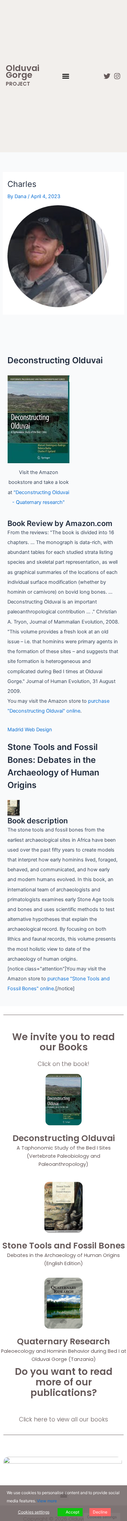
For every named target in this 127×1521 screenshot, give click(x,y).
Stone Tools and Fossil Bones (63, 1246)
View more (47, 1500)
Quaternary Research (63, 1341)
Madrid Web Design (29, 730)
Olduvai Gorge (22, 71)
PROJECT (18, 83)
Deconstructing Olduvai (64, 1138)
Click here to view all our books (63, 1419)
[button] (65, 76)
